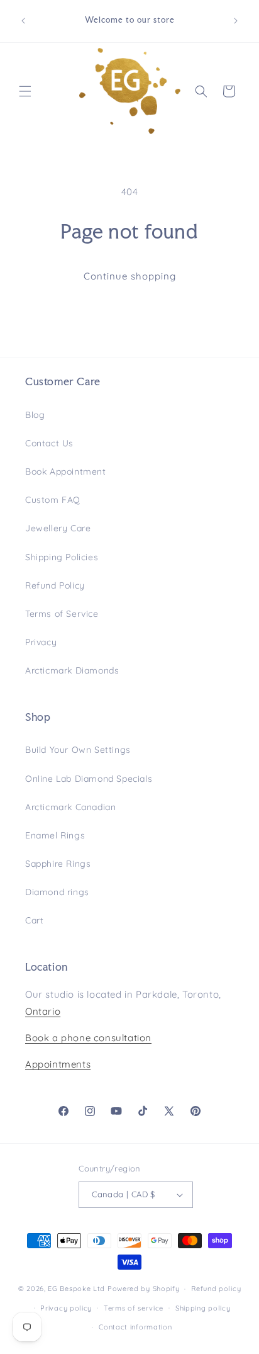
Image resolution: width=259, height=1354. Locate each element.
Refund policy (216, 1288)
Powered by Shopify (143, 1288)
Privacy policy (66, 1308)
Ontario (42, 1011)
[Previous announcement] (23, 21)
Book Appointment (65, 471)
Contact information (135, 1327)
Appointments (58, 1064)
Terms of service (133, 1308)
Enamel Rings (55, 835)
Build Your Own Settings (78, 749)
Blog (35, 414)
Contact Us (49, 443)
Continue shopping (130, 276)
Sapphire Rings (58, 863)
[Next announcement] (236, 21)
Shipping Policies (61, 557)
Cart (34, 920)
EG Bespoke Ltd (77, 1288)
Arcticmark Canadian (70, 807)
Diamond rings (57, 892)
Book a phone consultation (88, 1038)
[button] (25, 91)
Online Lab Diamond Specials (88, 778)
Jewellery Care (58, 528)
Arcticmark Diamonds (72, 670)
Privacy (41, 642)
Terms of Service (62, 613)
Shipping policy (203, 1308)
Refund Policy (55, 585)
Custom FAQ (52, 499)
